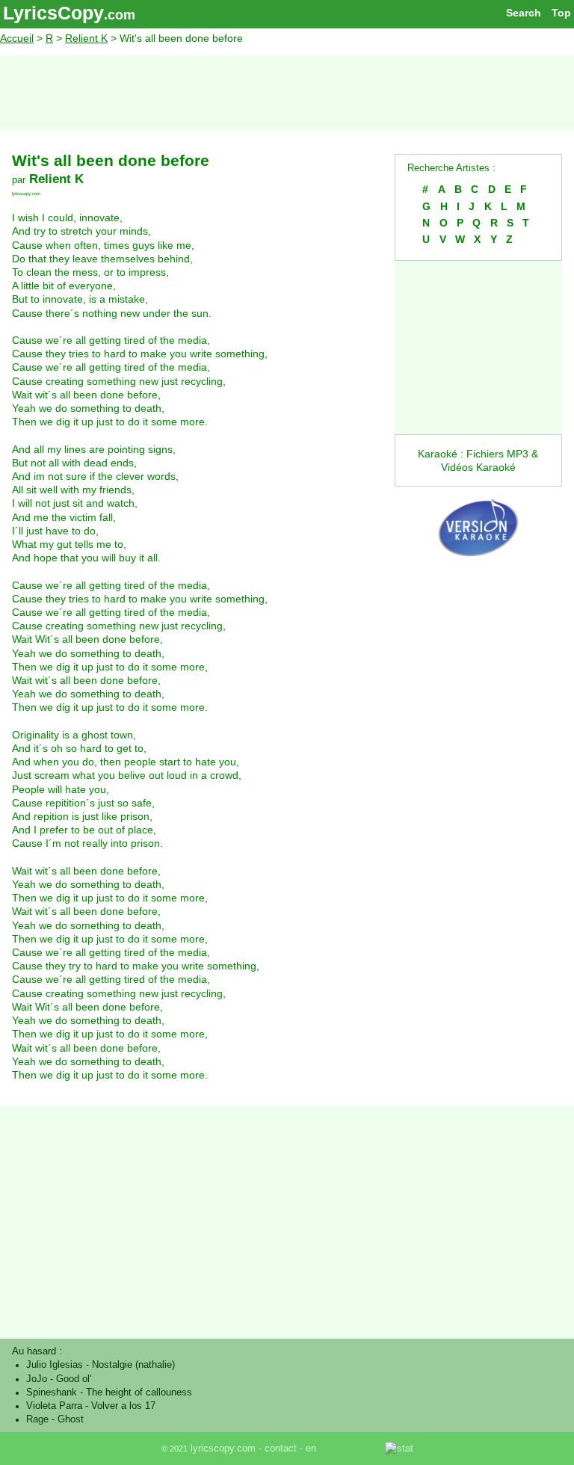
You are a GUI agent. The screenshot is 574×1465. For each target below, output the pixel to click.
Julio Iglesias (54, 1365)
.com (119, 14)
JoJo (36, 1379)
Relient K (86, 38)
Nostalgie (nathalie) (133, 1365)
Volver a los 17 (123, 1406)
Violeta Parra (54, 1406)
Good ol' (73, 1379)
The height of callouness (139, 1392)
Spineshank (51, 1392)
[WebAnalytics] (352, 1448)
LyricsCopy (53, 12)
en (311, 1448)
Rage (37, 1419)
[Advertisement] (287, 92)
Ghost (71, 1419)
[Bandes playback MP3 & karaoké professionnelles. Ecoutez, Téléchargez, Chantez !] (478, 567)
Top (561, 13)
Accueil (17, 38)
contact (281, 1448)
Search (523, 13)
